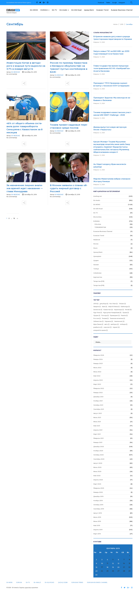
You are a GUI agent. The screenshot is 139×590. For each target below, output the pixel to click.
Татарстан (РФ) (98, 281)
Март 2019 (97, 534)
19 (113, 567)
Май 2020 (96, 475)
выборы (115, 324)
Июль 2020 (97, 467)
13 (118, 563)
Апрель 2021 (97, 430)
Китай (128, 309)
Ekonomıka (97, 217)
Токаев (105, 318)
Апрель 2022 (98, 380)
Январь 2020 (98, 492)
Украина (109, 321)
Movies (95, 244)
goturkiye (104, 303)
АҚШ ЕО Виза (114, 306)
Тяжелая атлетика (117, 318)
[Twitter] (40, 2)
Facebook (101, 2)
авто (107, 324)
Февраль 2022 (98, 388)
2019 (121, 24)
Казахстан (108, 309)
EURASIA (44, 10)
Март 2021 (97, 434)
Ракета (124, 315)
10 (102, 563)
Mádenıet (96, 240)
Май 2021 (96, 426)
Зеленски (97, 309)
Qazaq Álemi (89, 10)
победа (123, 324)
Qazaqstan (97, 256)
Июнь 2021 (97, 421)
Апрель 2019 (97, 529)
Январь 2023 (98, 363)
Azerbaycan (97, 196)
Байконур (125, 306)
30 (96, 575)
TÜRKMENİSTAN (100, 227)
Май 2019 (96, 525)
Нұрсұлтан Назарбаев (112, 312)
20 (118, 567)
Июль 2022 (97, 367)
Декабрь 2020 (98, 446)
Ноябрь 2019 (98, 500)
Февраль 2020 (98, 488)
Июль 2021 (97, 417)
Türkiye (96, 269)
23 (96, 571)
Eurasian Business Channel (121, 10)
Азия (104, 306)
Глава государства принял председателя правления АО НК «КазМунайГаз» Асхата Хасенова (111, 68)
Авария (97, 306)
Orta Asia (97, 224)
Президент (115, 315)
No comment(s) (12, 74)
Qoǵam (96, 260)
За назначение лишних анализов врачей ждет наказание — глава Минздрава (25, 188)
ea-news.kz (15, 72)
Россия (97, 318)
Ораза (125, 312)
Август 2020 (97, 463)
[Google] (44, 2)
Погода (105, 315)
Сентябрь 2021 (98, 409)
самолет (107, 327)
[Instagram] (47, 2)
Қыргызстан (97, 277)
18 (107, 567)
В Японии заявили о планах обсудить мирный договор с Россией (68, 188)
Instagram (122, 2)
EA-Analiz (63, 10)
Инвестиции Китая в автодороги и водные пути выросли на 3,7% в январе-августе (26, 66)
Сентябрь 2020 (98, 459)
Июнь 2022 (97, 372)
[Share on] (24, 82)
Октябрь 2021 (98, 405)
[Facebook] (36, 2)
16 (96, 567)
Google (114, 2)
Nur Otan (113, 303)
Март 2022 (97, 384)
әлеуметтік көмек (100, 330)
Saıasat (96, 264)
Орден (96, 315)
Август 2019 (97, 513)
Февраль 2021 (98, 438)
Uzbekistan (97, 273)
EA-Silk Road (76, 10)
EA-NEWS (34, 10)
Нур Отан (97, 312)
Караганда (119, 309)
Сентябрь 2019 (98, 509)
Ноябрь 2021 (98, 401)
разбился (97, 327)
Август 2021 (97, 413)
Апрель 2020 (98, 480)
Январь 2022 (98, 392)
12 (14, 218)
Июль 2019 (97, 517)
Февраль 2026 (98, 355)
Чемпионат (119, 321)
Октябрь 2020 (98, 455)
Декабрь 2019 (98, 496)
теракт (116, 327)
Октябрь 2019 (98, 505)
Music (95, 248)
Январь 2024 (98, 359)
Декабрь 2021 (98, 397)
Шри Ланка (98, 324)
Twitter (108, 2)
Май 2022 (96, 376)
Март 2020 (97, 484)
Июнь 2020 (97, 471)
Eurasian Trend (102, 10)
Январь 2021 (97, 442)
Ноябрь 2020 (98, 451)
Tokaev (122, 303)
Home (115, 24)
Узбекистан (98, 321)
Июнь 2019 (97, 521)
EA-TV (54, 10)
